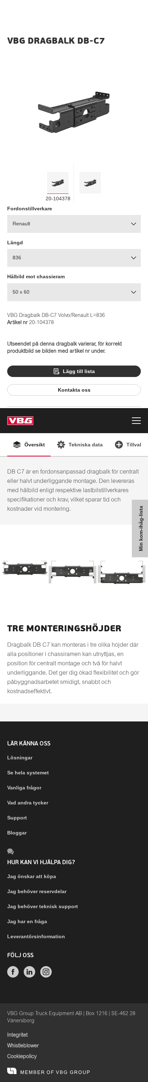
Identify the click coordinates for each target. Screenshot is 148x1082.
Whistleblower (23, 1045)
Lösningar (19, 757)
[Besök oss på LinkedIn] (29, 976)
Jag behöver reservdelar (36, 891)
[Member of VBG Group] (48, 1071)
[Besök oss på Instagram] (46, 976)
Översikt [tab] (34, 444)
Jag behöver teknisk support (42, 906)
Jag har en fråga (27, 921)
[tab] (58, 183)
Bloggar (17, 833)
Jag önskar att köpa (31, 876)
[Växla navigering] (136, 421)
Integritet (17, 1035)
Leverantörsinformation (36, 936)
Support (17, 818)
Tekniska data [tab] (86, 444)
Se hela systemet (28, 772)
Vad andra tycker (27, 803)
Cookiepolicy (22, 1056)
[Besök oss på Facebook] (13, 976)
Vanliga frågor (24, 787)
